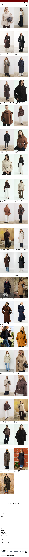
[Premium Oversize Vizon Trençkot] (7, 66)
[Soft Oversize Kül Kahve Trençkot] (7, 459)
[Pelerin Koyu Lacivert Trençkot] (7, 336)
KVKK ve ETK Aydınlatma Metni (4, 521)
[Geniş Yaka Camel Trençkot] (21, 361)
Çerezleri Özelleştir (3, 555)
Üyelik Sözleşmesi (2, 516)
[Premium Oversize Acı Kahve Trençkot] (7, 91)
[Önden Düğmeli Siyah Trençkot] (21, 459)
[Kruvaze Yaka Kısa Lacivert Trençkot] (21, 312)
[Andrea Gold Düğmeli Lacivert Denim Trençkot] (7, 287)
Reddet (26, 552)
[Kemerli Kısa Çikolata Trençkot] (21, 385)
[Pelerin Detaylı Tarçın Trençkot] (7, 213)
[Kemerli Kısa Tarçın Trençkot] (21, 140)
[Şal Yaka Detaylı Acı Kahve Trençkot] (7, 410)
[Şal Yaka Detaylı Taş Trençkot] (21, 410)
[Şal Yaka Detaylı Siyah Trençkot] (21, 91)
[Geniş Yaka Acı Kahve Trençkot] (7, 42)
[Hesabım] (25, 2)
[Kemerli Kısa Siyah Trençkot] (21, 164)
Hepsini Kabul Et (10, 555)
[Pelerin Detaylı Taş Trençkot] (21, 189)
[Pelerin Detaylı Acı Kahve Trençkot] (7, 238)
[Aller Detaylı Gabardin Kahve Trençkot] (7, 483)
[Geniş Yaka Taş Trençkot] (7, 17)
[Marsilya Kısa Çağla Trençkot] (7, 361)
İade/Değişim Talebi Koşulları (4, 517)
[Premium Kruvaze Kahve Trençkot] (7, 312)
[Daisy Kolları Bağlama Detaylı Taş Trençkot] (21, 238)
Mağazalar (2, 528)
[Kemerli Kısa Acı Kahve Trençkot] (7, 189)
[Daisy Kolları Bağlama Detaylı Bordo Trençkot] (7, 262)
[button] (13, 16)
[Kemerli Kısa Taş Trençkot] (7, 164)
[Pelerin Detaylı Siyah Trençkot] (21, 434)
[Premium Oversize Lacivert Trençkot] (21, 66)
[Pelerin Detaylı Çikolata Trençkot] (21, 213)
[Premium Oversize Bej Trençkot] (7, 385)
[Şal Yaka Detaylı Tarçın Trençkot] (7, 115)
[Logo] (3, 2)
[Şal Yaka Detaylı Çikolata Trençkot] (7, 434)
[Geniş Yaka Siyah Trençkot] (21, 42)
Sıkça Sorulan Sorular (3, 524)
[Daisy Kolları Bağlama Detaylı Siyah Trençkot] (21, 262)
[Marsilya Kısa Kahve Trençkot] (21, 336)
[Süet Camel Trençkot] (21, 287)
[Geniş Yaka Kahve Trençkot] (21, 115)
